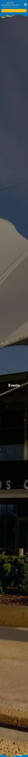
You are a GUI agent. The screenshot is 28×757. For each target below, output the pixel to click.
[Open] (25, 4)
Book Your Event (14, 10)
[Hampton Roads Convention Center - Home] (10, 4)
